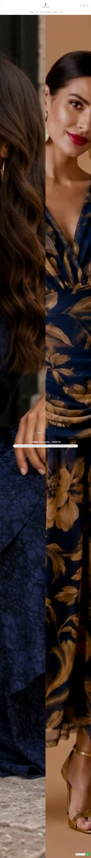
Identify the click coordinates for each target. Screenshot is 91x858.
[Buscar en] (81, 5)
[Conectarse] (84, 5)
